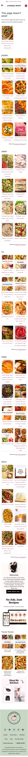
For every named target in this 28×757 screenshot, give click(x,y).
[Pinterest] (14, 729)
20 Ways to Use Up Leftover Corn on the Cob (7, 482)
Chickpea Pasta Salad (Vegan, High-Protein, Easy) (7, 218)
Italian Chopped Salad (20, 238)
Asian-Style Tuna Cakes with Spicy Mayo (20, 377)
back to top (21, 743)
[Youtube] (9, 729)
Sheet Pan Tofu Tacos (7, 504)
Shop (11, 739)
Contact (5, 734)
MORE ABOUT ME (13, 591)
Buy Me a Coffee (19, 739)
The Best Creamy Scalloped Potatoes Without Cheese (7, 118)
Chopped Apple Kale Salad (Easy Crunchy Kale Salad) (7, 196)
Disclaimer (22, 734)
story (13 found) (20, 557)
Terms (6, 739)
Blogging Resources (8, 743)
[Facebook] (5, 729)
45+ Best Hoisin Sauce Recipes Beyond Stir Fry (7, 402)
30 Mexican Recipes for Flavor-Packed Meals (20, 424)
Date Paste (21, 546)
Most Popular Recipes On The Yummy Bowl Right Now (7, 294)
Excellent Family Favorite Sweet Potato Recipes (20, 76)
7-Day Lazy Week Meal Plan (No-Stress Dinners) (7, 272)
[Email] (22, 729)
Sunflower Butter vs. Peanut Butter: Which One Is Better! (20, 526)
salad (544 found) (20, 244)
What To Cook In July (7, 443)
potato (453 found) (19, 144)
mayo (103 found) (20, 454)
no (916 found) (21, 349)
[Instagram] (18, 729)
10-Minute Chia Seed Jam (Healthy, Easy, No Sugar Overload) (20, 343)
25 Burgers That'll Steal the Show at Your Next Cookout (20, 402)
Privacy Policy (13, 734)
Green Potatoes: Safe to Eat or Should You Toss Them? (7, 76)
